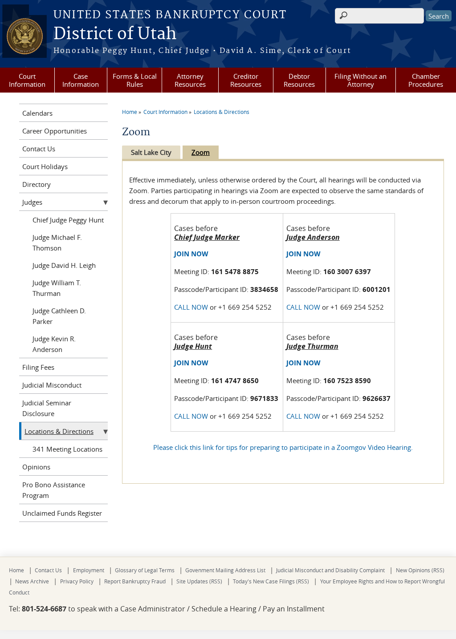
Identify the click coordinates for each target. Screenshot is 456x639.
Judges (32, 202)
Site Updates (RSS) (199, 581)
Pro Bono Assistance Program (53, 490)
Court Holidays (45, 166)
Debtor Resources (299, 80)
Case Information (80, 80)
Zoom (200, 152)
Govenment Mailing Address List (225, 570)
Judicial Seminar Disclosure (46, 408)
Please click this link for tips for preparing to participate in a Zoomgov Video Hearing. (283, 447)
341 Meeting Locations (67, 449)
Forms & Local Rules (135, 80)
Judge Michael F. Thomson (57, 242)
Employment (88, 570)
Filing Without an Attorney (360, 80)
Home (129, 111)
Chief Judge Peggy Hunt (68, 219)
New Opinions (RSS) (420, 570)
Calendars (37, 113)
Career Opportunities (54, 130)
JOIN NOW (191, 254)
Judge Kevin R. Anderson (54, 344)
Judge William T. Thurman (57, 288)
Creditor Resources (245, 80)
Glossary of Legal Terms (145, 570)
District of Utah (115, 34)
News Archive (32, 581)
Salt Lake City (151, 152)
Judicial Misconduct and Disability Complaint (330, 570)
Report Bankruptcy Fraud (135, 581)
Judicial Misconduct (51, 384)
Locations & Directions (221, 111)
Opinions (36, 466)
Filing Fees (38, 367)
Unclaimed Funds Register (62, 513)
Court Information (27, 80)
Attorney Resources (190, 80)
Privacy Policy (77, 581)
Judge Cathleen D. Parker (59, 316)
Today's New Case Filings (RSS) (271, 581)
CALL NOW (191, 307)
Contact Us (38, 148)
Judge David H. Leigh (64, 265)
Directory (36, 184)
